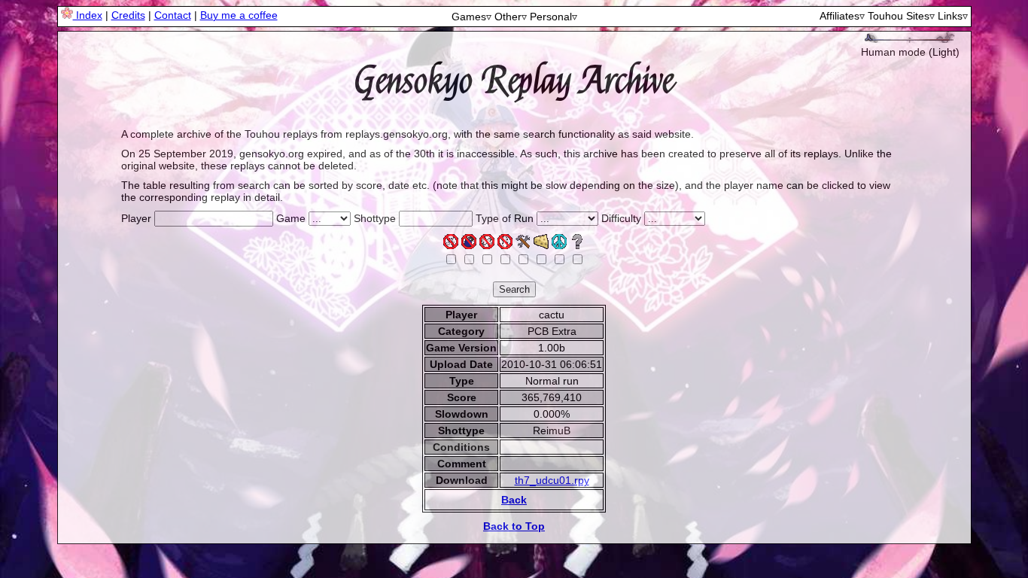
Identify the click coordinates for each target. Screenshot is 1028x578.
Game (291, 218)
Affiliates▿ (842, 16)
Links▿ (953, 16)
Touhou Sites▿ (901, 16)
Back (514, 500)
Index (87, 15)
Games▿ (471, 17)
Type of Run (505, 218)
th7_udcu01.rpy (552, 480)
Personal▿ (553, 17)
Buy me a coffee (239, 15)
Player (136, 218)
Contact (172, 15)
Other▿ (510, 17)
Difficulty (621, 218)
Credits (128, 15)
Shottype (375, 218)
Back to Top (514, 526)
